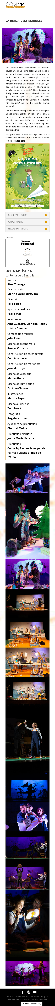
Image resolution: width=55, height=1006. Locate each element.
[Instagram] (28, 992)
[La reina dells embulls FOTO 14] (28, 985)
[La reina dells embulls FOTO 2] (28, 558)
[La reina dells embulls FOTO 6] (28, 676)
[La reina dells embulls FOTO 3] (27, 62)
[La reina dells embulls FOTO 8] (28, 772)
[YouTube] (34, 992)
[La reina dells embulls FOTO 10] (28, 831)
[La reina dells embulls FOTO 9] (28, 801)
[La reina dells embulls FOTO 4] (28, 617)
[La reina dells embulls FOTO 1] (28, 492)
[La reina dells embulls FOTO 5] (28, 647)
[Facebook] (22, 992)
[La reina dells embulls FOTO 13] (28, 956)
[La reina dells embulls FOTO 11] (28, 860)
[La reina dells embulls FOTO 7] (28, 705)
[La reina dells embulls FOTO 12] (28, 889)
